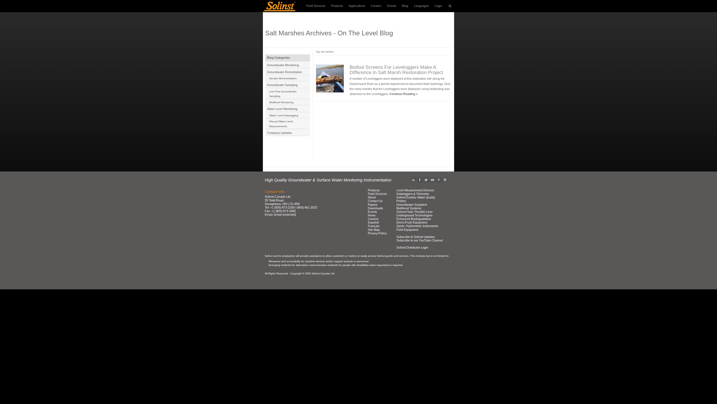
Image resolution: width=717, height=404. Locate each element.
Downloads (375, 208)
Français (373, 226)
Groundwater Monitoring (283, 65)
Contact (376, 5)
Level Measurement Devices (415, 190)
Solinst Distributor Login (412, 247)
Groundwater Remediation (284, 72)
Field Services (315, 5)
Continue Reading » (403, 94)
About (372, 197)
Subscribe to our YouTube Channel (419, 240)
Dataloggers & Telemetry (412, 193)
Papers (372, 204)
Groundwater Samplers (411, 204)
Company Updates (279, 132)
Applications (357, 5)
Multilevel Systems (408, 208)
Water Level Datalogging (283, 115)
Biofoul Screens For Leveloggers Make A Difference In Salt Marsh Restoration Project (396, 69)
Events (391, 5)
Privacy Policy (377, 233)
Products (337, 5)
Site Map (374, 229)
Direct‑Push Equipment (411, 222)
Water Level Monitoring (282, 109)
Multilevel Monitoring (281, 102)
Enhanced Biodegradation (413, 219)
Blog (405, 5)
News (371, 215)
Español (373, 222)
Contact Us (375, 201)
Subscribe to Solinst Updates (415, 236)
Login (438, 5)
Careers (373, 219)
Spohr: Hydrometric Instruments (417, 226)
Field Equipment (407, 229)
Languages (421, 5)
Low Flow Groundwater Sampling (283, 94)
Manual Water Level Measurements (281, 124)
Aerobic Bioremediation (283, 78)
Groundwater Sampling (282, 85)
